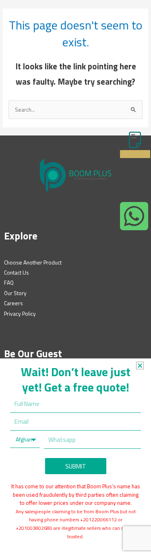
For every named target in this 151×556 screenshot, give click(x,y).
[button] (140, 365)
